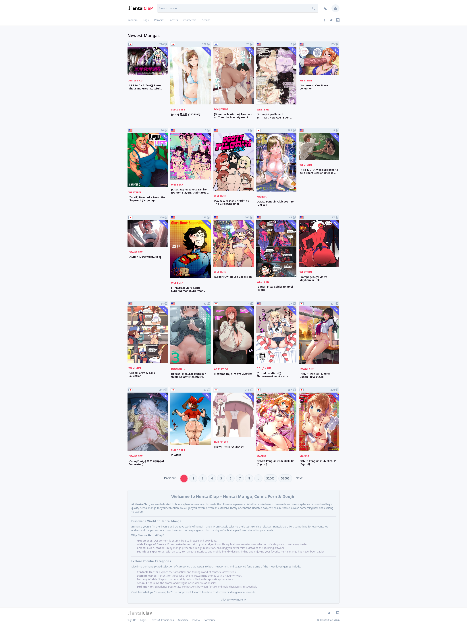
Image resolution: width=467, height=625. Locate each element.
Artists (174, 20)
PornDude (210, 620)
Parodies (159, 20)
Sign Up (132, 620)
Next (299, 478)
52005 (270, 478)
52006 (285, 478)
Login (143, 620)
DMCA (196, 620)
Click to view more (232, 599)
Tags (146, 20)
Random (133, 20)
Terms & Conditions (162, 620)
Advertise (183, 620)
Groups (206, 20)
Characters (189, 20)
